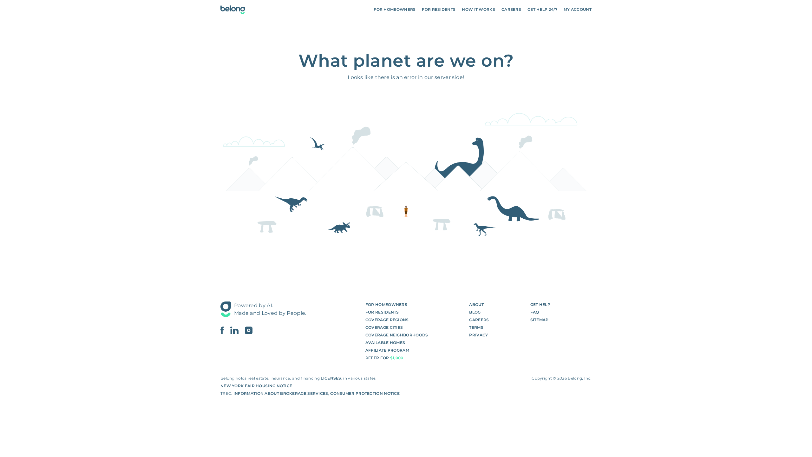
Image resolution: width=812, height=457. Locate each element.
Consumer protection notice (365, 393)
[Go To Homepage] (232, 9)
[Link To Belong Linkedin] (237, 330)
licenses (331, 378)
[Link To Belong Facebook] (225, 330)
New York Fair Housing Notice (256, 385)
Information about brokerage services (280, 393)
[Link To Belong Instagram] (248, 330)
